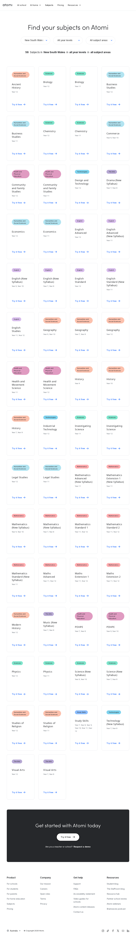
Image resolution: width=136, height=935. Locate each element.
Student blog (112, 884)
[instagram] (103, 931)
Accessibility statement (84, 894)
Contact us (78, 912)
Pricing (60, 5)
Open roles (45, 894)
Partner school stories (117, 898)
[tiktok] (108, 931)
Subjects (49, 5)
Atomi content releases (84, 907)
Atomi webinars (114, 904)
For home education (16, 898)
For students (12, 889)
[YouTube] (123, 931)
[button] (35, 5)
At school (21, 5)
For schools (12, 884)
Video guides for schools (81, 900)
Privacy (43, 904)
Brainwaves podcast (116, 909)
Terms (43, 898)
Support (77, 884)
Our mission (45, 884)
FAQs (75, 889)
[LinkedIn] (128, 931)
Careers (43, 889)
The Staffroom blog (116, 889)
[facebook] (113, 931)
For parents (12, 894)
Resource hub (113, 894)
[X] (118, 931)
